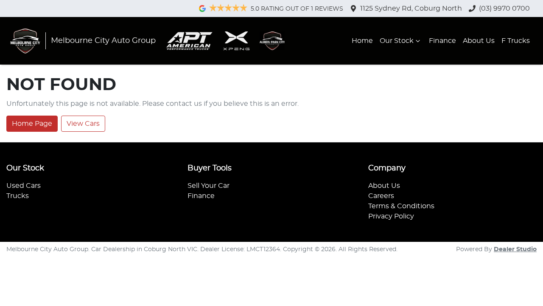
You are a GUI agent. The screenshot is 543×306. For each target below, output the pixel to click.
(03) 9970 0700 (504, 8)
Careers (381, 196)
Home (362, 40)
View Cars (83, 123)
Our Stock (397, 40)
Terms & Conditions (401, 206)
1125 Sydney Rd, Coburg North (411, 8)
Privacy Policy (391, 216)
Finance (442, 40)
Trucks (17, 196)
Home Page (32, 123)
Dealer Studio (515, 249)
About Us (479, 40)
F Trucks (515, 40)
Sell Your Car (209, 185)
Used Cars (23, 185)
